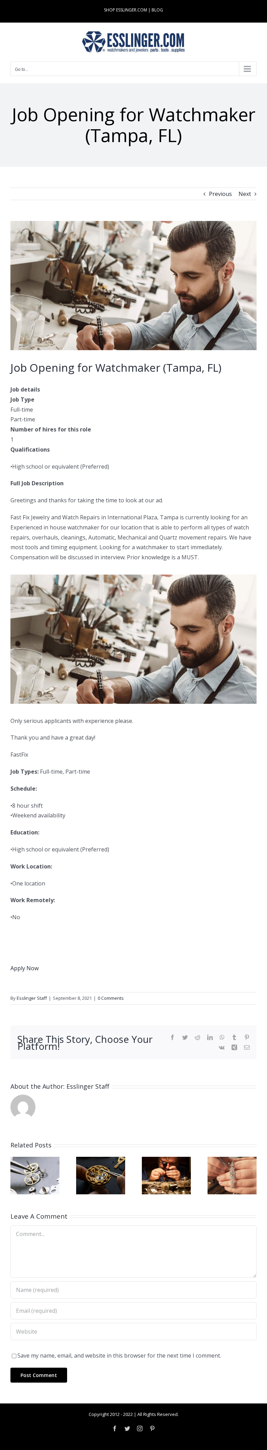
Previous (220, 194)
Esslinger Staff (32, 998)
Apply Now (24, 968)
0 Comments (111, 998)
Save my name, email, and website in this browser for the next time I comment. (119, 1355)
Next (244, 194)
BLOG (157, 10)
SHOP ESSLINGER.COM (125, 10)
